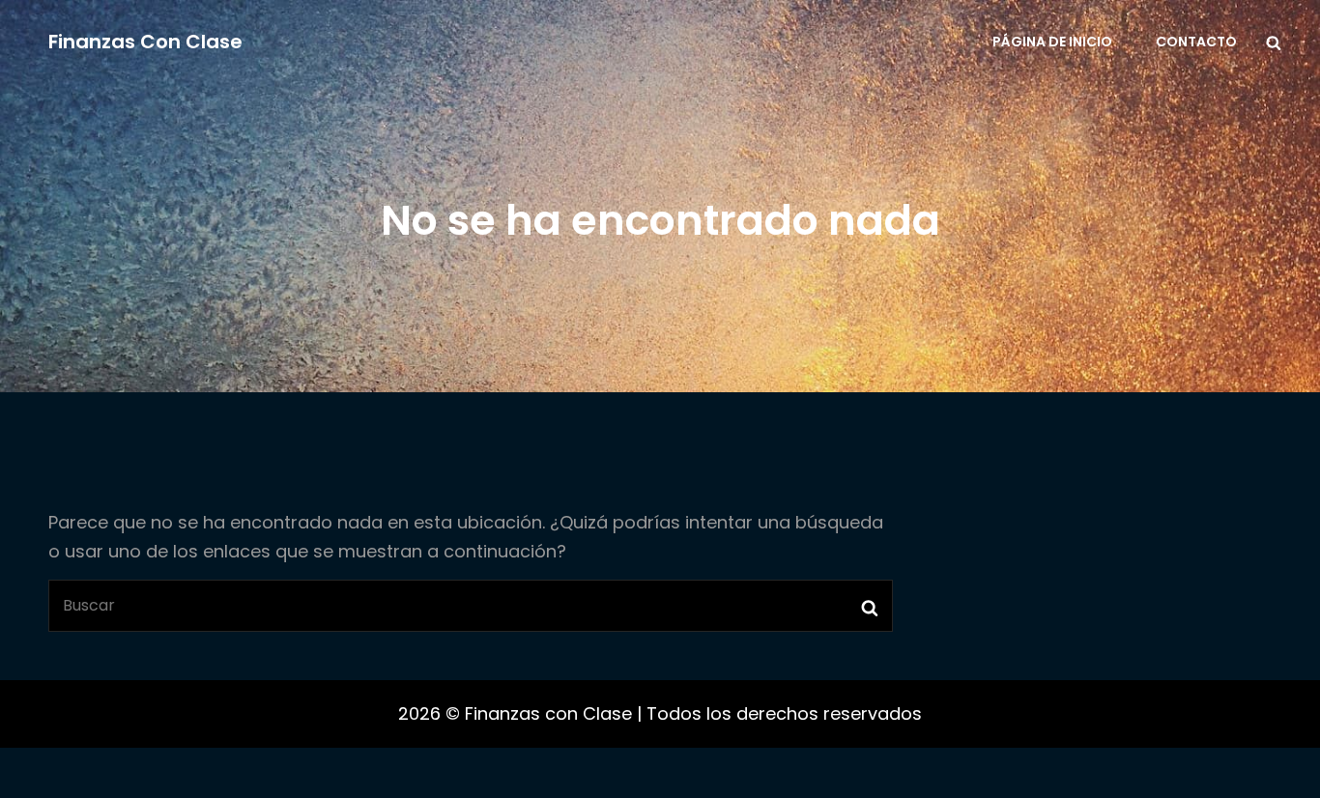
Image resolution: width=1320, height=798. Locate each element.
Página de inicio (1052, 41)
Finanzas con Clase (145, 41)
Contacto (1196, 41)
